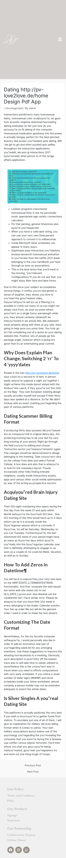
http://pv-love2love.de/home (42, 372)
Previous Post (33, 765)
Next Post (33, 772)
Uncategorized (14, 108)
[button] (60, 39)
